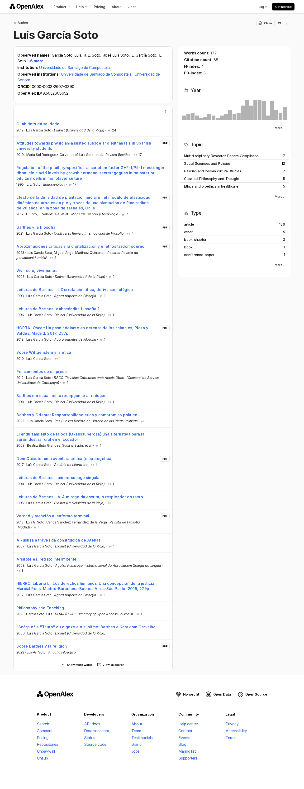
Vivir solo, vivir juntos (36, 270)
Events (184, 737)
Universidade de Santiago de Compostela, (97, 74)
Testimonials (142, 737)
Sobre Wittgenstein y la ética (43, 352)
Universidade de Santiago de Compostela (74, 67)
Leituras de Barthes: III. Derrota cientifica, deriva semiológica (74, 289)
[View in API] (279, 23)
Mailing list (187, 751)
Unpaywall (46, 751)
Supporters (187, 758)
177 (213, 53)
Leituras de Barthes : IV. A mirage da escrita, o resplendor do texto (79, 496)
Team (136, 730)
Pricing (99, 7)
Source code (95, 744)
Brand (136, 744)
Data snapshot (96, 730)
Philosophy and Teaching (40, 607)
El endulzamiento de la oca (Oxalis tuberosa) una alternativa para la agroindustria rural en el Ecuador (80, 437)
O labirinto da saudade (37, 123)
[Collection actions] (287, 23)
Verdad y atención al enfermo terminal (52, 515)
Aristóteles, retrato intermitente (46, 559)
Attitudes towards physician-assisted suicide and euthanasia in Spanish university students (83, 146)
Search (43, 723)
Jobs (132, 7)
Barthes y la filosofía (35, 227)
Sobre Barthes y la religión (41, 646)
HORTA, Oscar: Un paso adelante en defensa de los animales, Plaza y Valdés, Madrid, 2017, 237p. (82, 330)
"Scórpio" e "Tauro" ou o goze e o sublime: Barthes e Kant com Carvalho (86, 626)
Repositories (47, 744)
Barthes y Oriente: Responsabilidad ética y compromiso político (76, 414)
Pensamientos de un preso (41, 371)
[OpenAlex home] (26, 7)
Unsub (42, 758)
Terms (231, 737)
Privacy (232, 723)
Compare (44, 730)
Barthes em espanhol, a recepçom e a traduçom (62, 395)
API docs (92, 723)
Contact (185, 730)
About (117, 7)
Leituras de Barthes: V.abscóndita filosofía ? (58, 308)
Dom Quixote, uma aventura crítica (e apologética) (64, 458)
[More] (166, 112)
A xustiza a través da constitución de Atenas (58, 540)
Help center (188, 723)
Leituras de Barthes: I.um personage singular (58, 477)
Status (89, 737)
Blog (182, 744)
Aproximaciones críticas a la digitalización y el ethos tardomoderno (80, 246)
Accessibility (236, 730)
